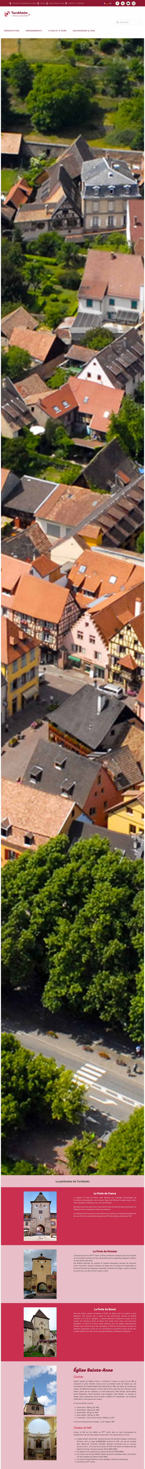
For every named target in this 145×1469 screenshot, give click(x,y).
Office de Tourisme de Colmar (24, 3)
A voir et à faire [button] (57, 31)
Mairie (42, 3)
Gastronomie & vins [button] (84, 31)
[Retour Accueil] (17, 14)
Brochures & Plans (56, 3)
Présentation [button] (11, 31)
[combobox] (128, 22)
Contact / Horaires (76, 3)
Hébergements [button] (34, 31)
